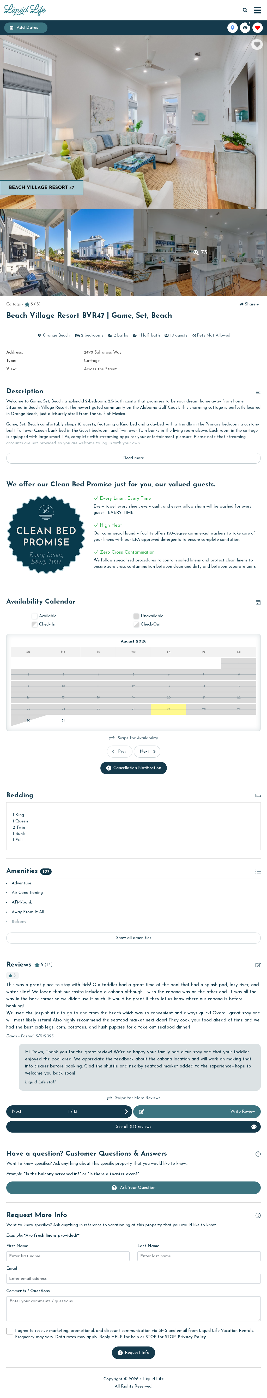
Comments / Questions (28, 1291)
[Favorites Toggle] (257, 27)
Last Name (148, 1246)
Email (11, 1268)
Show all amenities (133, 938)
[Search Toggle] (245, 10)
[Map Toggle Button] (232, 27)
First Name (17, 1246)
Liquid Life (153, 1379)
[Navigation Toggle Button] (257, 10)
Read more (133, 458)
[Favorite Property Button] (257, 44)
